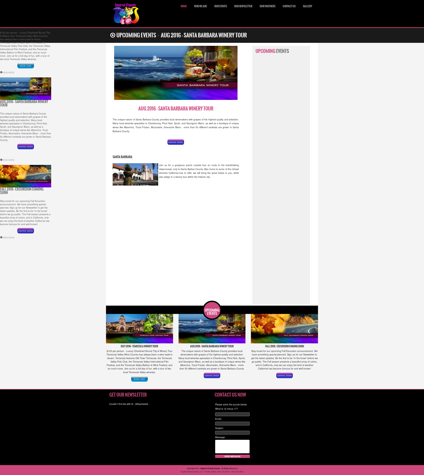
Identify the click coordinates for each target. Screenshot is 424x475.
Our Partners (267, 6)
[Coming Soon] (176, 142)
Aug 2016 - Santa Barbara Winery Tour (175, 108)
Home (184, 6)
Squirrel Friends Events (142, 14)
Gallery (307, 6)
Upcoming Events (136, 35)
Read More (8, 72)
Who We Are (200, 6)
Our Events (220, 6)
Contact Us (289, 6)
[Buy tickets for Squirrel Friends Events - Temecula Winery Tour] (25, 66)
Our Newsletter (243, 6)
